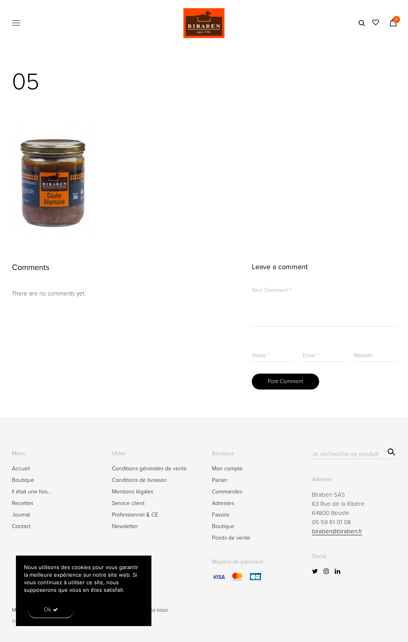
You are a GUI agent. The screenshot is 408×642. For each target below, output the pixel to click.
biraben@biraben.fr (337, 531)
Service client (128, 503)
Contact (21, 526)
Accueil (21, 468)
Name (261, 355)
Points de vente (231, 537)
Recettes (22, 503)
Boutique (23, 480)
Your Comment (271, 290)
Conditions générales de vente (149, 468)
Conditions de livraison (139, 480)
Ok (47, 609)
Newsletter (125, 526)
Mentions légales (132, 491)
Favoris (220, 514)
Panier (219, 480)
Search (390, 451)
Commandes (227, 491)
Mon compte (227, 468)
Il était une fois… (31, 491)
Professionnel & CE (135, 514)
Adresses (223, 503)
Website (363, 355)
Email (311, 355)
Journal (21, 514)
